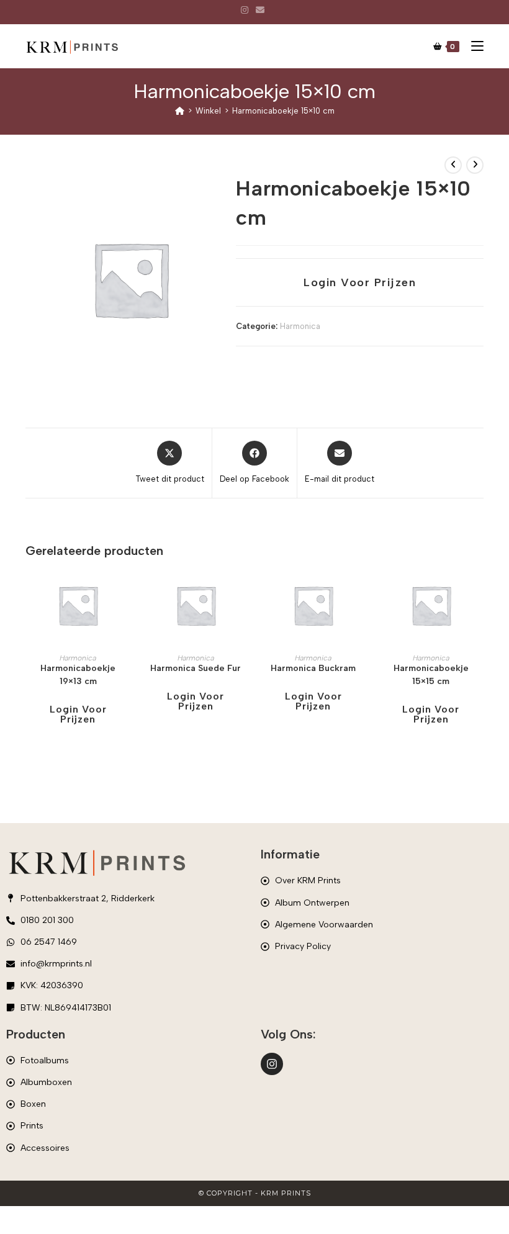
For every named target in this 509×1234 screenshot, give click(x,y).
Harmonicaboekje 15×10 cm (283, 110)
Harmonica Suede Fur (195, 668)
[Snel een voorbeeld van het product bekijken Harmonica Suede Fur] (244, 590)
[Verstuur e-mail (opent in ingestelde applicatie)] (260, 10)
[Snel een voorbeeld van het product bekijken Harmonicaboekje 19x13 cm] (126, 590)
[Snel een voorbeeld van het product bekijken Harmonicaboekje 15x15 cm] (479, 590)
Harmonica (300, 326)
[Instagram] (272, 1064)
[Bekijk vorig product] (453, 165)
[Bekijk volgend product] (475, 165)
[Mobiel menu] (473, 46)
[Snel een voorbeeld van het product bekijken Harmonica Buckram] (361, 590)
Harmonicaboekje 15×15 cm (431, 675)
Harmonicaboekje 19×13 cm (77, 675)
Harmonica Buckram (313, 668)
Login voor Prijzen (360, 282)
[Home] (179, 110)
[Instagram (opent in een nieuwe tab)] (246, 10)
